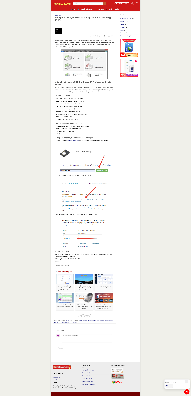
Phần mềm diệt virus (86, 9)
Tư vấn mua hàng (125, 36)
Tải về (110, 9)
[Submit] (104, 3)
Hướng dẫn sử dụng (125, 18)
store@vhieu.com (58, 379)
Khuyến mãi (58, 15)
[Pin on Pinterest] (87, 315)
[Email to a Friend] (84, 315)
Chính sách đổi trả (87, 379)
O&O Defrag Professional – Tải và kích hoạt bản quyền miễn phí (84, 306)
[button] (132, 3)
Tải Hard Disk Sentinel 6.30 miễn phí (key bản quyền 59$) (65, 306)
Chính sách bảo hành (88, 376)
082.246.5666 (56, 377)
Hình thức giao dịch (87, 381)
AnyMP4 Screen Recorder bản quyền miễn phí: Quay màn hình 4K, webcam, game (103, 306)
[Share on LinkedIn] (89, 315)
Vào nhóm (169, 386)
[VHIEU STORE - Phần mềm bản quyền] (62, 3)
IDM (74, 9)
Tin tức (116, 9)
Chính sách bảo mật (87, 373)
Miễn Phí (122, 24)
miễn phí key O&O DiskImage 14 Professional (66, 322)
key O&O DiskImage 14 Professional (87, 320)
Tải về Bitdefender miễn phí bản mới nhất (103, 287)
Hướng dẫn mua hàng (88, 370)
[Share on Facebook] (79, 315)
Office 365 (101, 9)
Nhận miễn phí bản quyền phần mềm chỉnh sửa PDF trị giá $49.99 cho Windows (65, 288)
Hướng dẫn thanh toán (88, 384)
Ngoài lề (122, 27)
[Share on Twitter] (81, 315)
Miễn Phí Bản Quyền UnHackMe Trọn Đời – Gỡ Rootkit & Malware (84, 288)
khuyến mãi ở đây (73, 140)
